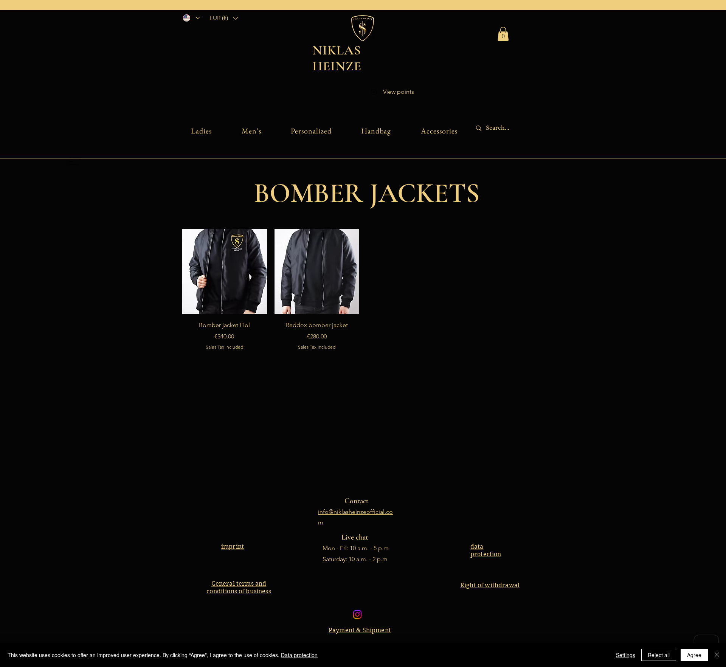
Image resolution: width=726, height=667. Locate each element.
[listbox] (224, 18)
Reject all (659, 655)
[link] (503, 34)
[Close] (716, 655)
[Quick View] (224, 271)
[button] (224, 18)
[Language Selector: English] (191, 18)
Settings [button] (625, 655)
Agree (694, 655)
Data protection (299, 655)
